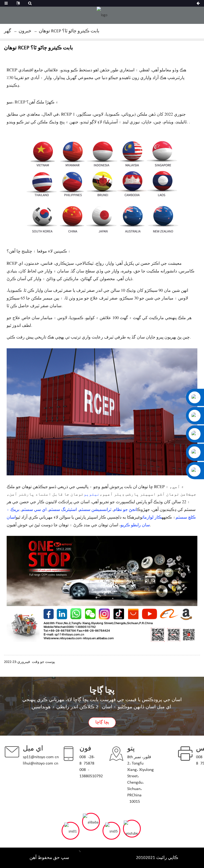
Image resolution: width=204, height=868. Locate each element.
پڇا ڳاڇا (102, 722)
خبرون (25, 31)
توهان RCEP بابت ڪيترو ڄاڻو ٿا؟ (69, 31)
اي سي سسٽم (34, 509)
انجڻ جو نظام (125, 509)
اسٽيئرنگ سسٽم (63, 509)
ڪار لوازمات (152, 517)
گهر (7, 31)
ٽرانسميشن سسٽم (95, 509)
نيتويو (92, 494)
